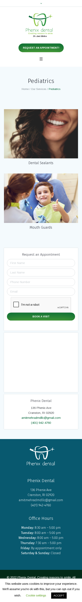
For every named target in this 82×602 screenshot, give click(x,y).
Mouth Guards (41, 227)
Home (25, 89)
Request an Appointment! (41, 47)
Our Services (38, 89)
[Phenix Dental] (41, 25)
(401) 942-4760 (41, 422)
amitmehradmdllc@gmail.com (41, 417)
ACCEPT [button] (59, 595)
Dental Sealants (40, 163)
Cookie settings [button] (36, 595)
